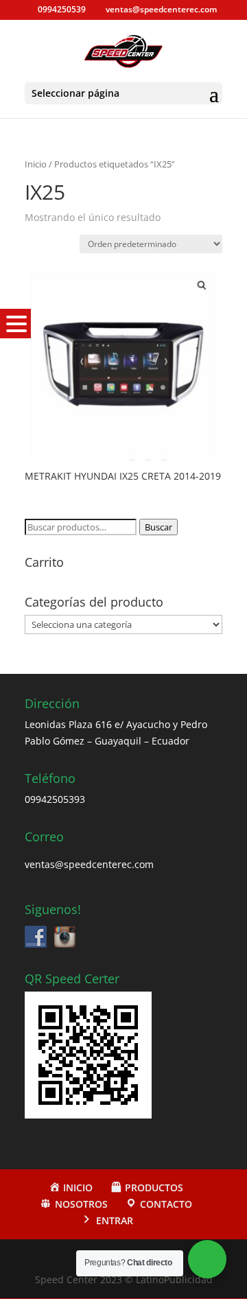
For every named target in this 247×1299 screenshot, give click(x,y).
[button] (15, 323)
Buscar (158, 527)
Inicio (36, 164)
